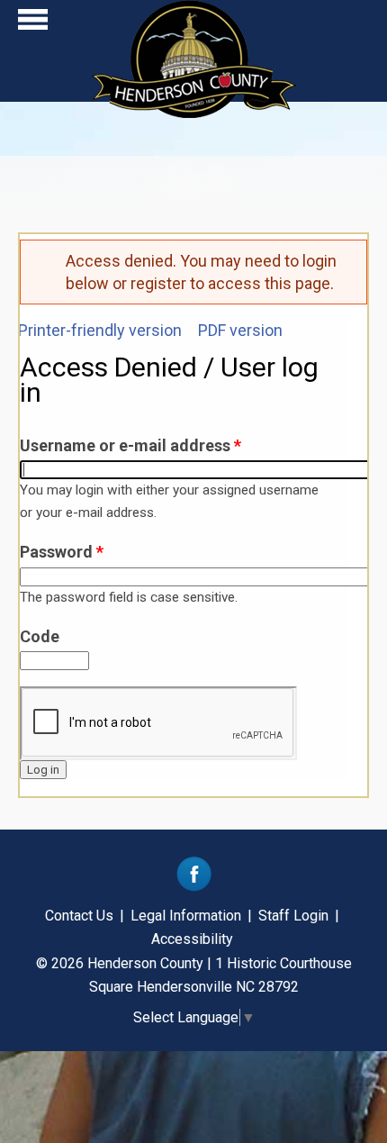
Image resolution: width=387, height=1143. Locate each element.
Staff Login (293, 915)
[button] (33, 24)
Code (39, 636)
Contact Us (79, 915)
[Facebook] (194, 886)
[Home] (194, 112)
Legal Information (185, 915)
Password (62, 551)
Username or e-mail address (130, 445)
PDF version (240, 330)
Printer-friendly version (100, 330)
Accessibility (192, 939)
